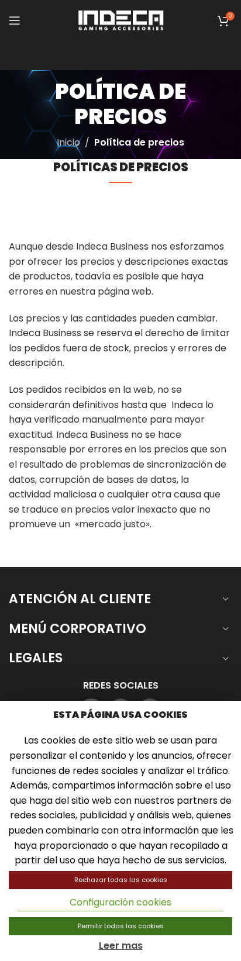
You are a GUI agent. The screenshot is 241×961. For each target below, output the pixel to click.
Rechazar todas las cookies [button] (120, 879)
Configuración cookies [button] (120, 902)
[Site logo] (120, 19)
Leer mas (121, 945)
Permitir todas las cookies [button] (121, 926)
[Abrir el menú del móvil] (14, 20)
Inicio (68, 142)
